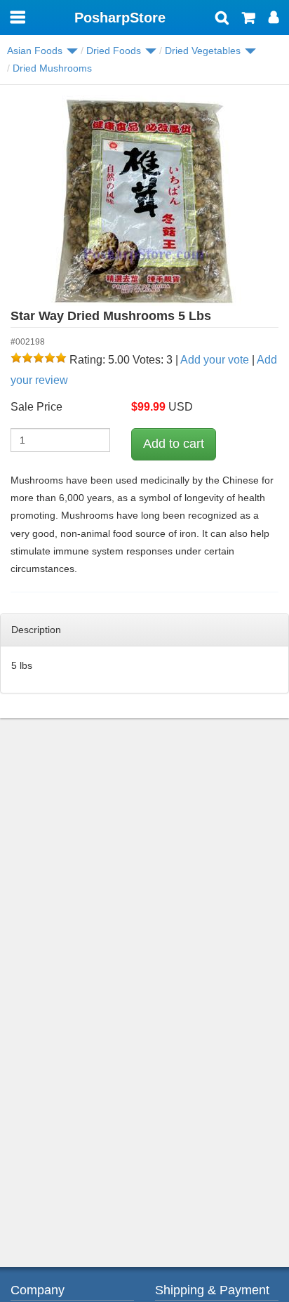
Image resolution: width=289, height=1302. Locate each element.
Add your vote (214, 360)
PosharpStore (120, 17)
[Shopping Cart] (248, 19)
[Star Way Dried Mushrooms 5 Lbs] (144, 200)
